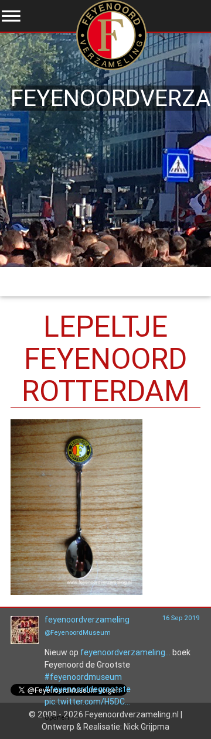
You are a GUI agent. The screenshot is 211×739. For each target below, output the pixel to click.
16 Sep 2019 (181, 618)
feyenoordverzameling (87, 619)
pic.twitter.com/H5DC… (87, 701)
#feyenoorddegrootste (88, 689)
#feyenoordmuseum (83, 677)
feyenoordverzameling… (125, 652)
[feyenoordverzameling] (25, 641)
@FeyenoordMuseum (78, 632)
